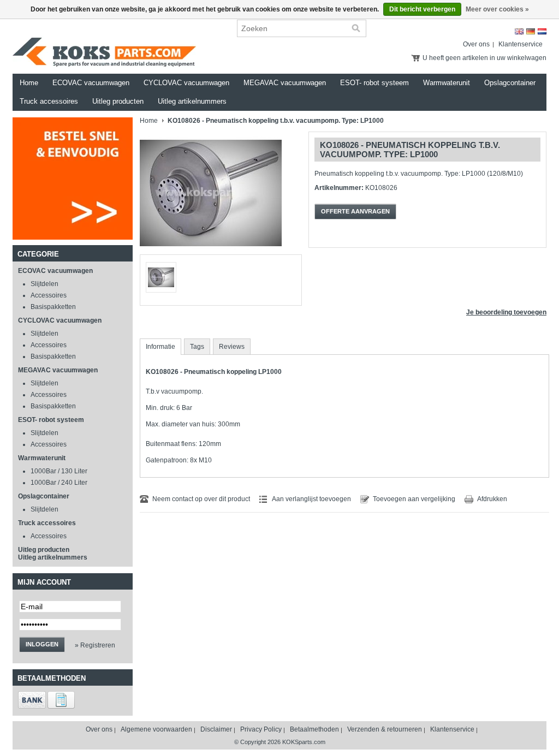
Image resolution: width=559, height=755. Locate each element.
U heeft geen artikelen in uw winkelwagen (484, 58)
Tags (197, 346)
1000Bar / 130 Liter (59, 471)
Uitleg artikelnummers (192, 101)
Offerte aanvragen (355, 211)
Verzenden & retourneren (384, 729)
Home (29, 83)
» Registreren (95, 645)
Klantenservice (520, 44)
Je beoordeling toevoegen (506, 312)
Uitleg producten (118, 101)
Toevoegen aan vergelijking (414, 499)
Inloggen (42, 644)
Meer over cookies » (497, 9)
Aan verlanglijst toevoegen (311, 499)
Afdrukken (492, 499)
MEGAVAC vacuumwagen (284, 83)
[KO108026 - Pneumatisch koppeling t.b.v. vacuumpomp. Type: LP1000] (211, 252)
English (519, 31)
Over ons (476, 44)
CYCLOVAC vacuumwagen (186, 83)
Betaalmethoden (314, 729)
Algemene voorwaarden (156, 729)
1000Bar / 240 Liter (59, 482)
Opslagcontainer (510, 83)
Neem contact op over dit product (201, 499)
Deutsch (530, 31)
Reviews (232, 346)
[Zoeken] (356, 28)
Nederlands (542, 31)
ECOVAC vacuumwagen (90, 83)
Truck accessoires (49, 101)
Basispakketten (53, 307)
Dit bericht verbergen (422, 9)
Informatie (160, 346)
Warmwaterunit (446, 83)
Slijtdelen (44, 284)
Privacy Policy (261, 729)
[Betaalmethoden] (32, 706)
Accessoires (49, 295)
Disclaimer (216, 729)
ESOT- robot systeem (374, 83)
